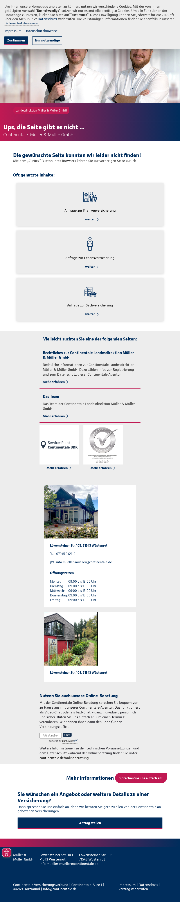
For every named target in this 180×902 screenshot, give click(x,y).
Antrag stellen (90, 823)
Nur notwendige (47, 40)
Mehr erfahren (54, 382)
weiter (90, 219)
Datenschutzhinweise (41, 31)
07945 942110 (66, 554)
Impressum (13, 31)
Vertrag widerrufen (133, 889)
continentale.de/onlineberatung (64, 758)
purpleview (68, 741)
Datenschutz (47, 19)
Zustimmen (16, 40)
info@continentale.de (60, 889)
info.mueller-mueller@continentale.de (84, 562)
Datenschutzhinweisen (21, 23)
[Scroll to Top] (171, 888)
